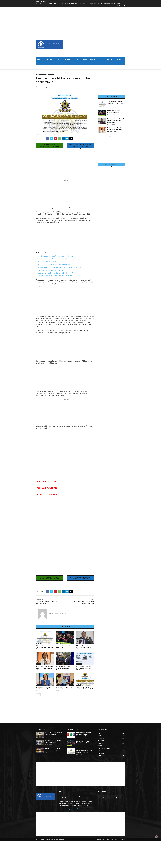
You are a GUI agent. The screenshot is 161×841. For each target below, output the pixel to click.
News (46, 74)
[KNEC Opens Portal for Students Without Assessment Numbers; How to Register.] (85, 637)
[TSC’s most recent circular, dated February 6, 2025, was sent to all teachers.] (85, 658)
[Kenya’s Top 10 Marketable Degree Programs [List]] (65, 637)
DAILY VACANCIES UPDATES (47, 482)
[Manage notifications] (156, 836)
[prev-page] (37, 694)
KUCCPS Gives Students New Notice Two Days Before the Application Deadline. (44, 668)
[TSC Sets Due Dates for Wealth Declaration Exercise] (40, 735)
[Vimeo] (122, 6)
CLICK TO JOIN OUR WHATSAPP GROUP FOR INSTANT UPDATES (49, 145)
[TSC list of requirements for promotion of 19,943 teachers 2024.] (85, 679)
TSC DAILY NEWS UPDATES (47, 488)
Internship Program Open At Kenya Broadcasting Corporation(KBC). (83, 734)
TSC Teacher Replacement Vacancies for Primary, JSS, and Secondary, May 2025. (45, 647)
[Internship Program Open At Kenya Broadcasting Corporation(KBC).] (71, 735)
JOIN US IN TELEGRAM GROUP (48, 494)
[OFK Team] (37, 87)
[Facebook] (115, 6)
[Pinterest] (55, 138)
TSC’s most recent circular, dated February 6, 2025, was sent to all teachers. (83, 668)
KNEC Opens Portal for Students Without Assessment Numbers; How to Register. (84, 647)
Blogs (42, 74)
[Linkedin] (63, 138)
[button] (123, 67)
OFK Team (41, 87)
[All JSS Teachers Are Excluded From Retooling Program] (40, 742)
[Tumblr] (116, 797)
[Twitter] (120, 6)
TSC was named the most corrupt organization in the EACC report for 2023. (64, 668)
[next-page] (39, 694)
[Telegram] (67, 138)
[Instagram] (117, 6)
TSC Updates (50, 74)
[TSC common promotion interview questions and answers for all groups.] (65, 679)
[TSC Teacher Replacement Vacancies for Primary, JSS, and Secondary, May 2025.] (45, 637)
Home (37, 72)
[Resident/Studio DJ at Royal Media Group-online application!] (40, 750)
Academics (42, 72)
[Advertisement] (80, 19)
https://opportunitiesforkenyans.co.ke (57, 613)
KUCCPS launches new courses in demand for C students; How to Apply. (44, 689)
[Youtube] (124, 6)
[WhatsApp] (59, 138)
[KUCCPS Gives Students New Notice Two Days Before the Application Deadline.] (45, 658)
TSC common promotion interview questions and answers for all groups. (64, 689)
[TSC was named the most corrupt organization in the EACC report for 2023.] (65, 658)
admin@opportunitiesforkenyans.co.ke (76, 809)
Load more (111, 136)
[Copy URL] (71, 138)
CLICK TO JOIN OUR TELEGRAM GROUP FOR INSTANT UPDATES (80, 145)
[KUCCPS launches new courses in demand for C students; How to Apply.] (45, 679)
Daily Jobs (38, 643)
